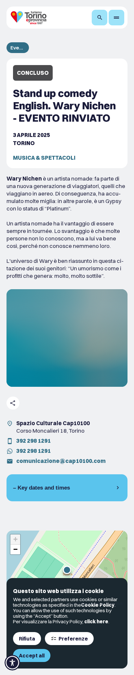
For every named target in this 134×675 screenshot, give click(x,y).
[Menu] (116, 17)
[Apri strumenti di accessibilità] (12, 662)
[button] (67, 570)
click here (96, 621)
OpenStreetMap (92, 603)
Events (17, 47)
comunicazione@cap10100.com (61, 460)
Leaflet (70, 603)
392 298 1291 (33, 440)
